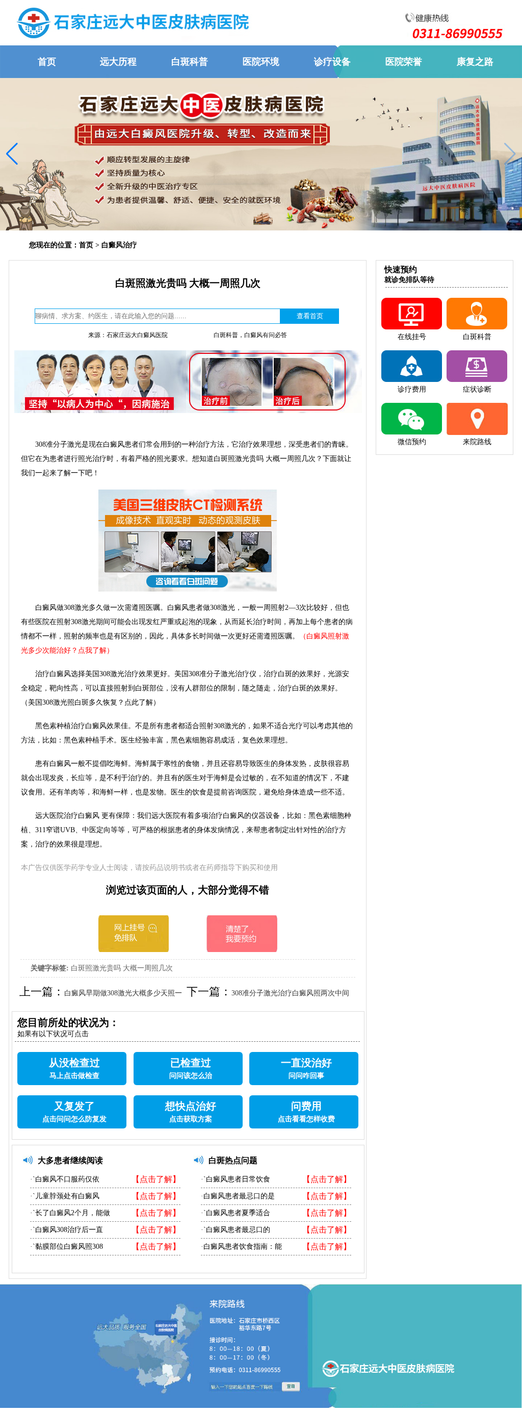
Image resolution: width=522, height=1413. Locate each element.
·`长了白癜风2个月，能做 (70, 1213)
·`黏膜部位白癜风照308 (66, 1246)
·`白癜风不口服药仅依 (64, 1179)
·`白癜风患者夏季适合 (235, 1213)
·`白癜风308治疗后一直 (66, 1230)
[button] (510, 154)
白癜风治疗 (119, 245)
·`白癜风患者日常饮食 (235, 1179)
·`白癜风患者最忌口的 (235, 1230)
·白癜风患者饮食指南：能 (241, 1246)
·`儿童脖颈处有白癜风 (64, 1196)
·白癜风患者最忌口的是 (238, 1196)
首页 (86, 245)
